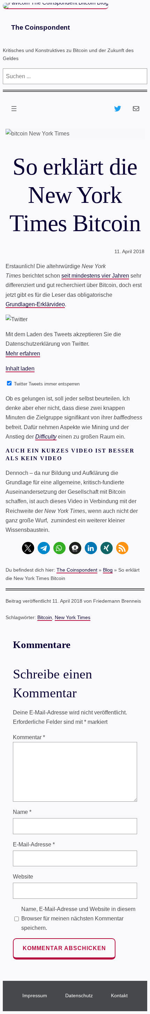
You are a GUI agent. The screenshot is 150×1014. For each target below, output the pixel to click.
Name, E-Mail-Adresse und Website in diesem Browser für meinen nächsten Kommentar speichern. (78, 918)
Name (22, 812)
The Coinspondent (40, 27)
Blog (108, 570)
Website (23, 877)
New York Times (72, 617)
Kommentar (29, 737)
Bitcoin (44, 617)
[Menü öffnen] (14, 108)
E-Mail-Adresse (34, 844)
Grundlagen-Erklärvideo (35, 304)
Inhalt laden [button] (20, 369)
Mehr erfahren (23, 354)
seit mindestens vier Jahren (95, 276)
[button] (28, 548)
